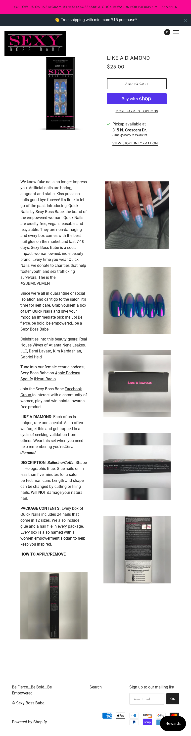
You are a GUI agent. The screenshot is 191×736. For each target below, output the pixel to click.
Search (96, 687)
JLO (23, 351)
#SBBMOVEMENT (36, 283)
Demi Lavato (40, 351)
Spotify (26, 379)
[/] (35, 43)
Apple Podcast (67, 373)
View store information (135, 144)
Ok (172, 698)
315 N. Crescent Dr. (129, 130)
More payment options (137, 111)
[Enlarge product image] (61, 93)
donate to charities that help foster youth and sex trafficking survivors (53, 271)
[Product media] (54, 605)
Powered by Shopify (29, 722)
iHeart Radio (45, 379)
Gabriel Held (31, 357)
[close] (185, 20)
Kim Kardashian (67, 351)
